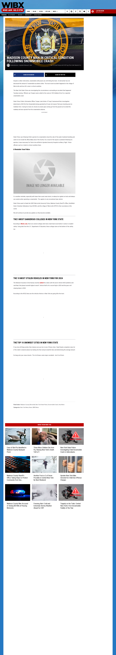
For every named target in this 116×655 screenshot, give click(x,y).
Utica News (61, 404)
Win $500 (20, 15)
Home (28, 11)
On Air (34, 11)
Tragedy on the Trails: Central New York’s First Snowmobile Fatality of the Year (70, 506)
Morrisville (32, 404)
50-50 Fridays (11, 15)
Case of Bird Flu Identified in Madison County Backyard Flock (16, 450)
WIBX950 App (28, 15)
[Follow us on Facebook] (76, 11)
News (30, 407)
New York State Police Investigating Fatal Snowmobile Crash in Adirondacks (71, 450)
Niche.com (24, 224)
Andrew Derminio (14, 65)
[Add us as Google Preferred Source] (71, 11)
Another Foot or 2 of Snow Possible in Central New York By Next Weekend (43, 478)
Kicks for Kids (38, 15)
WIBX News (36, 407)
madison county (25, 404)
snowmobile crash (53, 404)
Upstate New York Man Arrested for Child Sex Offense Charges (71, 478)
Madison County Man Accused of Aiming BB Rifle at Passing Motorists (17, 506)
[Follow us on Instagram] (80, 11)
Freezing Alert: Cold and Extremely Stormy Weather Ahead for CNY (43, 506)
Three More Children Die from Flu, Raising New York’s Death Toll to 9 (44, 450)
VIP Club (47, 11)
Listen (41, 11)
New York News (24, 407)
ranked (41, 283)
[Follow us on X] (88, 11)
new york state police (41, 404)
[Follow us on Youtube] (84, 11)
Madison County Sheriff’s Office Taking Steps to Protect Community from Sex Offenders (17, 478)
